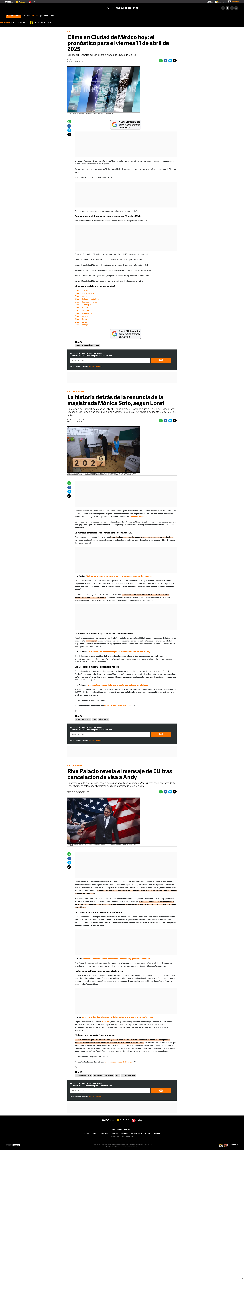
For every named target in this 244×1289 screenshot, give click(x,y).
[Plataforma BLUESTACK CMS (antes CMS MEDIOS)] (16, 1144)
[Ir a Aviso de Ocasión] (108, 1118)
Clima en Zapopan (82, 310)
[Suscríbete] (233, 1)
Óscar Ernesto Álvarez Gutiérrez (79, 419)
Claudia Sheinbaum (128, 1075)
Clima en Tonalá (81, 319)
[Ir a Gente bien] (137, 1118)
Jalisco (27, 15)
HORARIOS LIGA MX (18, 22)
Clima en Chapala (81, 290)
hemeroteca (115, 1136)
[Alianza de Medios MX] (222, 1144)
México (35, 15)
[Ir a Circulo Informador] (19, 1)
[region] (122, 1284)
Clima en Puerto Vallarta (84, 293)
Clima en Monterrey (82, 296)
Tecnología (124, 1133)
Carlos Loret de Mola (83, 719)
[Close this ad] (242, 1278)
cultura (147, 1133)
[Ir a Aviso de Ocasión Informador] (9, 1)
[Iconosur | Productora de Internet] (9, 1144)
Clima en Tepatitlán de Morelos (87, 302)
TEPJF (94, 719)
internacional (104, 1133)
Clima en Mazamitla (82, 316)
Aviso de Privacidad (111, 1146)
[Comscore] (232, 1144)
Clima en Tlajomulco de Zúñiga (87, 299)
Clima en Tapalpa (81, 325)
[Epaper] (219, 1)
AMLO (117, 1075)
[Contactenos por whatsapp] (236, 8)
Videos (45, 15)
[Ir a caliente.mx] (209, 1)
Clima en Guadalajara (83, 304)
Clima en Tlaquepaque (83, 313)
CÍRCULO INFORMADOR (42, 22)
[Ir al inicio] (28, 7)
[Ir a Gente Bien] (31, 1)
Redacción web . (74, 59)
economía (157, 1133)
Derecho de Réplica (121, 1146)
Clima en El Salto (81, 307)
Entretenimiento (136, 1133)
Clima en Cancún (81, 322)
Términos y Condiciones (95, 366)
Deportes (115, 1133)
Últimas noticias (13, 15)
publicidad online (127, 1136)
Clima (97, 344)
